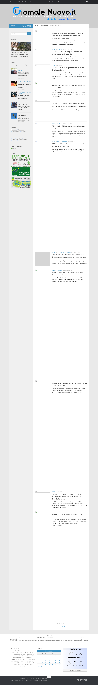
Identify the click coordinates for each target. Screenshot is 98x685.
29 (55, 664)
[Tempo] (19, 141)
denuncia (71, 638)
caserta (46, 638)
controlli (63, 638)
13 (49, 660)
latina (35, 640)
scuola (77, 640)
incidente (26, 640)
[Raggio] (24, 139)
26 (45, 664)
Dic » (41, 666)
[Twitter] (25, 26)
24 (38, 664)
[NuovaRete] (14, 130)
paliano (48, 640)
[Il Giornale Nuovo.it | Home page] (44, 13)
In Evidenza (59, 31)
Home (11, 1)
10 (38, 660)
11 (42, 660)
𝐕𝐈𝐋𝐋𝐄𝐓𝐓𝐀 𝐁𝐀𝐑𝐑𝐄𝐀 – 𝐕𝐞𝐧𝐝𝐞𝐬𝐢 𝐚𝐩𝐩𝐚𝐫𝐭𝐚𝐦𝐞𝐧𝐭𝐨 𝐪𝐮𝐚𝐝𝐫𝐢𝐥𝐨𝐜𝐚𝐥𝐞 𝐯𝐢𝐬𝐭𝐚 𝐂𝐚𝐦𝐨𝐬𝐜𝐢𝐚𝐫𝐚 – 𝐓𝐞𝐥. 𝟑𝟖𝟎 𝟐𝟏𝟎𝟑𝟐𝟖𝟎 (19, 54)
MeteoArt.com (77, 670)
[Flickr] (30, 26)
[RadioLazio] (23, 131)
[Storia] (13, 141)
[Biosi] (29, 166)
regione (64, 640)
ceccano (55, 638)
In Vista (65, 31)
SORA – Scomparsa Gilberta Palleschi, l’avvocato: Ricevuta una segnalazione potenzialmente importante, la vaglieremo (68, 35)
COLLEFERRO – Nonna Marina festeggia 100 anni (68, 103)
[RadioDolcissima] (15, 131)
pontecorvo (56, 640)
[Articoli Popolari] (16, 65)
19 (45, 662)
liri (42, 640)
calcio (36, 638)
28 (52, 664)
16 (59, 660)
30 (59, 664)
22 (55, 662)
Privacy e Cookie (56, 1)
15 (55, 660)
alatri (13, 638)
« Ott (38, 666)
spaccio (86, 640)
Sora (83, 640)
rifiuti (68, 640)
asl (31, 638)
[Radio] (13, 139)
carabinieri (41, 638)
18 (42, 662)
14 (52, 660)
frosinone (14, 640)
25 (42, 664)
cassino (50, 638)
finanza (79, 638)
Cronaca (54, 31)
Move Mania (25, 1)
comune (59, 638)
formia (85, 638)
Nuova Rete (17, 1)
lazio (41, 640)
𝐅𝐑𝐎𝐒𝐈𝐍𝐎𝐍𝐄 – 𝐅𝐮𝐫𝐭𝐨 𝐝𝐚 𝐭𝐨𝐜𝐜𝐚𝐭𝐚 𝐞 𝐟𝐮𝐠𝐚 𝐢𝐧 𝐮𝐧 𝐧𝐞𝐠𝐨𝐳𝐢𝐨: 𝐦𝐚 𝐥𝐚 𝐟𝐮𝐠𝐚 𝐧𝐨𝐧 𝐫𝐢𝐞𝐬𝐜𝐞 (24, 97)
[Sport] (16, 139)
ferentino (76, 638)
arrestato (24, 638)
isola (29, 640)
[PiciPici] (21, 164)
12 (45, 660)
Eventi (53, 65)
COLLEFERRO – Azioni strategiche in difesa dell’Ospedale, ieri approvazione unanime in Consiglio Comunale (66, 496)
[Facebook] (23, 26)
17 (38, 662)
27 (49, 664)
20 (49, 662)
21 (52, 662)
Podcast (42, 1)
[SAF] (21, 176)
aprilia (19, 638)
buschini (33, 638)
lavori (39, 640)
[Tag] (26, 65)
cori (66, 638)
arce (21, 638)
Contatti (48, 1)
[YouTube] (28, 26)
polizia (52, 640)
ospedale (45, 640)
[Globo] (26, 166)
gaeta (22, 640)
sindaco (79, 640)
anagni (15, 638)
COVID (68, 638)
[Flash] (20, 139)
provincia (60, 640)
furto (20, 640)
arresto (28, 638)
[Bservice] (21, 187)
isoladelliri (32, 640)
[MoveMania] (20, 130)
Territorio (64, 141)
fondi (82, 638)
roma (74, 640)
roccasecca (71, 640)
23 (59, 662)
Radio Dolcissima (34, 1)
